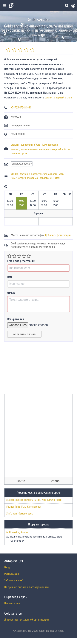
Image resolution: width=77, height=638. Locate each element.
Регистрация (11, 573)
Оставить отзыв (24, 334)
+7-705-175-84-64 (21, 107)
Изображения (15, 319)
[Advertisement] (32, 369)
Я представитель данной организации (26, 619)
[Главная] (11, 5)
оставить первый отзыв (58, 97)
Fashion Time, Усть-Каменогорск (23, 506)
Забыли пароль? (13, 580)
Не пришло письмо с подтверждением (26, 587)
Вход (7, 567)
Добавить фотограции (58, 235)
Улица (55, 481)
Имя (10, 277)
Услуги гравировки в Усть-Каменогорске (34, 144)
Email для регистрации (21, 261)
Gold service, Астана (17, 532)
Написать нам (12, 603)
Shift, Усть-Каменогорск (19, 513)
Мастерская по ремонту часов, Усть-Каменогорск (33, 499)
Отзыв (11, 293)
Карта (21, 481)
